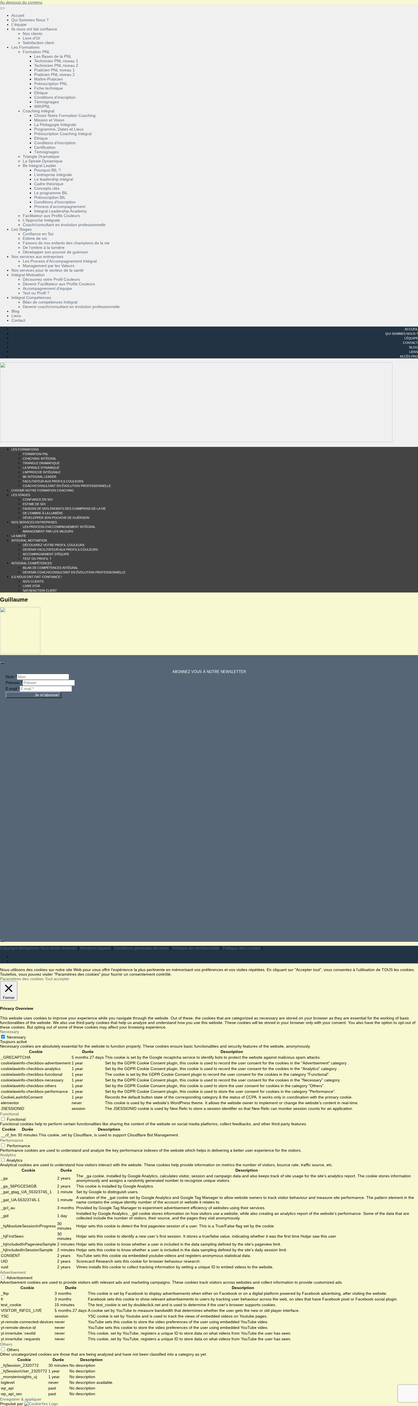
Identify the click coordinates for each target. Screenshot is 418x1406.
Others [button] (6, 1344)
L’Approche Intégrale (41, 220)
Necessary (16, 1037)
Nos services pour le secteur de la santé (47, 270)
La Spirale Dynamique (43, 161)
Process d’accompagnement (59, 206)
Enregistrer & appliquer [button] (21, 1399)
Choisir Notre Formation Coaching (65, 115)
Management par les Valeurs (49, 265)
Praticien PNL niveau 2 (54, 74)
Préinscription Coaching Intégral (63, 133)
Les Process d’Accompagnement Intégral (60, 261)
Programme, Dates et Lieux (59, 129)
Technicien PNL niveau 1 (56, 61)
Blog (15, 311)
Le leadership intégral (53, 179)
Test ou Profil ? (36, 293)
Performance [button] (11, 1140)
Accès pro (409, 356)
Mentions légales (95, 948)
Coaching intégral (38, 111)
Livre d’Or (31, 38)
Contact (18, 320)
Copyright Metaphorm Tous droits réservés (38, 948)
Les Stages (21, 229)
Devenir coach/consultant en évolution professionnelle (71, 306)
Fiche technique (48, 88)
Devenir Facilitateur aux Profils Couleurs (59, 284)
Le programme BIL (51, 193)
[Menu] (2, 8)
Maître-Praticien (48, 79)
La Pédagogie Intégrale (55, 124)
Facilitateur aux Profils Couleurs (51, 215)
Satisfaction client (38, 42)
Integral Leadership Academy (60, 211)
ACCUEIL (411, 329)
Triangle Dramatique (41, 156)
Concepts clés (46, 188)
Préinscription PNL (50, 83)
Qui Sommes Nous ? (30, 20)
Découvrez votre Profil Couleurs (51, 279)
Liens (16, 315)
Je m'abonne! (47, 695)
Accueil (17, 15)
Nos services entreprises (34, 522)
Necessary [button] (9, 1031)
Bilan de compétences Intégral (50, 302)
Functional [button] (9, 1114)
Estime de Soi (34, 504)
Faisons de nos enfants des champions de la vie (66, 243)
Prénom (14, 682)
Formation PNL (36, 51)
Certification (44, 147)
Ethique (41, 92)
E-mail (13, 688)
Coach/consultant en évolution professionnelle (64, 224)
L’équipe (18, 24)
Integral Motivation (29, 540)
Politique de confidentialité (195, 948)
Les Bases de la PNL (53, 56)
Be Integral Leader (39, 165)
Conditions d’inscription (55, 97)
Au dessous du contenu (21, 2)
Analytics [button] (8, 1155)
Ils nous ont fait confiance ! (36, 577)
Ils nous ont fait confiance (34, 29)
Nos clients (32, 33)
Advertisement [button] (13, 1272)
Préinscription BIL (50, 197)
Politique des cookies (241, 948)
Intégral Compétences (31, 297)
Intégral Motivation (28, 274)
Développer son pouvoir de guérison (55, 252)
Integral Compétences (31, 563)
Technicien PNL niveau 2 (56, 65)
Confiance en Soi (38, 234)
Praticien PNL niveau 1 (54, 70)
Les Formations (25, 47)
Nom (11, 676)
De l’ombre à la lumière (44, 247)
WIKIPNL (42, 106)
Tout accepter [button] (57, 978)
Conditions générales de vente (141, 948)
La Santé (18, 536)
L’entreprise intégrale (53, 174)
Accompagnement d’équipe (47, 288)
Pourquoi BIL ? (47, 170)
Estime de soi (35, 238)
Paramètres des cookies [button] (22, 978)
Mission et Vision (49, 120)
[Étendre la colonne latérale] (2, 663)
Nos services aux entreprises (37, 256)
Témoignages (46, 102)
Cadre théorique (48, 183)
